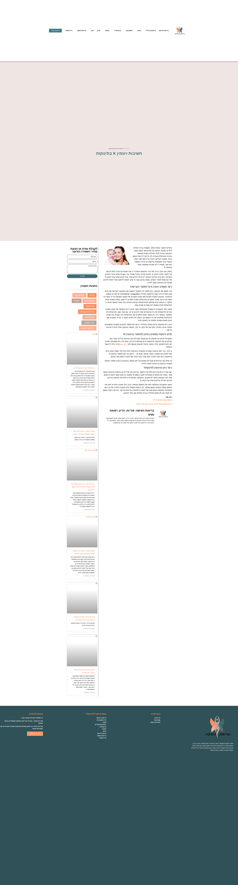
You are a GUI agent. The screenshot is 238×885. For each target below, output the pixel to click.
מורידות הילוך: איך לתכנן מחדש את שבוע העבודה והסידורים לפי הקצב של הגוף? (83, 487)
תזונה (139, 30)
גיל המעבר (68, 30)
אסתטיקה (129, 30)
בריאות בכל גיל (151, 30)
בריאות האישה (164, 30)
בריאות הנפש (81, 30)
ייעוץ (92, 30)
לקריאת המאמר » (89, 390)
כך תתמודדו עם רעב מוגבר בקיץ (84, 368)
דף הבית (127, 148)
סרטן (98, 30)
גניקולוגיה (117, 30)
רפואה (107, 30)
